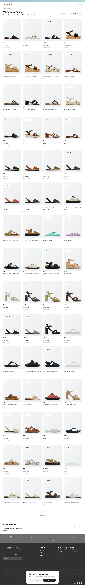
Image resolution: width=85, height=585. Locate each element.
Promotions (60, 551)
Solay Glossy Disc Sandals (69, 371)
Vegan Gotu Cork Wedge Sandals (70, 43)
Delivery (42, 549)
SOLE (41, 556)
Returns (42, 551)
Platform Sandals (17, 14)
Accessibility (23, 583)
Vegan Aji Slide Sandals (7, 43)
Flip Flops (10, 14)
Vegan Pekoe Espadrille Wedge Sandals (51, 76)
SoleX (41, 552)
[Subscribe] (23, 558)
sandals (9, 8)
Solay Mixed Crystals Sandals (69, 338)
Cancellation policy (62, 553)
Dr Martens (45, 468)
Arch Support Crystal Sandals (69, 469)
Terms (13, 583)
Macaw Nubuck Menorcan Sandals (70, 174)
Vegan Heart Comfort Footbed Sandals (50, 404)
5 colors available (26, 309)
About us (42, 547)
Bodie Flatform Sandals (47, 502)
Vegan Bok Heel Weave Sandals (29, 109)
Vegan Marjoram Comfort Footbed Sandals (11, 240)
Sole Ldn (65, 173)
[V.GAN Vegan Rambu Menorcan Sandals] (12, 161)
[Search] (72, 4)
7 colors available (26, 276)
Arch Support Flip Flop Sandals (49, 437)
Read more (5, 530)
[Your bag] (78, 4)
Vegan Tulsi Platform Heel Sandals (9, 306)
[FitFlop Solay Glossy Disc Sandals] (73, 357)
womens (4, 8)
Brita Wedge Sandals (68, 273)
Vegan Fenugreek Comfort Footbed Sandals (11, 404)
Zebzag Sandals (46, 469)
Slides (23, 14)
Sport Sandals (29, 14)
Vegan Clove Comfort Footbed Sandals (30, 240)
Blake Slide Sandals (27, 404)
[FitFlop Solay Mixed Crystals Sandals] (73, 325)
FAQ (41, 554)
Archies (45, 239)
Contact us (75, 551)
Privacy (17, 583)
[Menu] (81, 4)
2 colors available (6, 47)
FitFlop (65, 337)
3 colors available (46, 47)
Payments (75, 549)
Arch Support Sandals (47, 240)
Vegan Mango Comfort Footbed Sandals (31, 273)
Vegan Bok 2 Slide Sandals (48, 43)
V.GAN (4, 42)
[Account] (75, 4)
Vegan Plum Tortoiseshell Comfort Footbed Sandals (73, 207)
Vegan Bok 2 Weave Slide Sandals (9, 109)
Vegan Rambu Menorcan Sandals (9, 174)
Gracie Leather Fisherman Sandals (50, 371)
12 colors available (6, 178)
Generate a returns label (62, 549)
